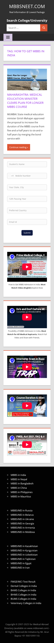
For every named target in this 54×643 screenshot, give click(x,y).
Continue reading (17, 147)
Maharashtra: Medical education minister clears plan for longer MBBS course (25, 101)
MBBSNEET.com (27, 6)
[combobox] (10, 176)
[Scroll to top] (49, 638)
